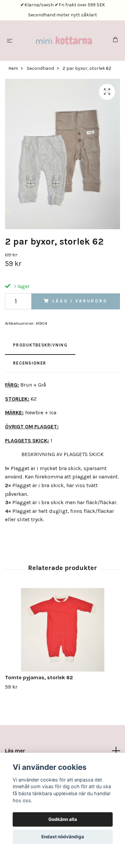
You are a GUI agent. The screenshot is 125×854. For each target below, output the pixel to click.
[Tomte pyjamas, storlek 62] (62, 630)
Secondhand (40, 68)
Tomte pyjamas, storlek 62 (39, 677)
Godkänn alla (62, 819)
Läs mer (15, 750)
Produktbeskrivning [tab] (40, 344)
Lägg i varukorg (80, 300)
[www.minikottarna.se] (63, 40)
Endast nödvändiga (62, 836)
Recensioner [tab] (29, 363)
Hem (13, 68)
